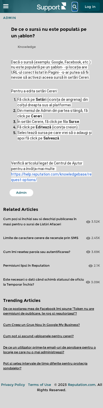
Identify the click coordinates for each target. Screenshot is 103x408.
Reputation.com (81, 384)
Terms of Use (39, 384)
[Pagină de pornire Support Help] (51, 6)
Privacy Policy (13, 384)
